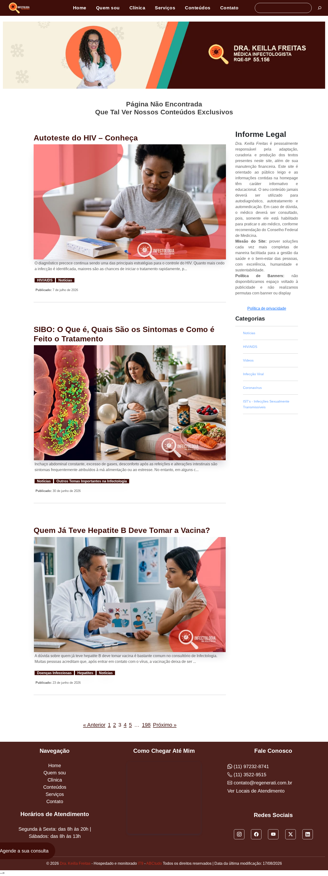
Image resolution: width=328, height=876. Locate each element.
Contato (229, 7)
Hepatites (85, 673)
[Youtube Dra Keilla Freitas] (273, 834)
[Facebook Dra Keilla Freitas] (256, 834)
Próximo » (164, 725)
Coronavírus (252, 388)
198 (146, 725)
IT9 (140, 863)
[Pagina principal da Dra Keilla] (20, 7)
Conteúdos (198, 7)
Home (79, 7)
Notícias (65, 280)
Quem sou (108, 7)
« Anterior (94, 725)
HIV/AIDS (45, 280)
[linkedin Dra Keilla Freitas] (307, 834)
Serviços (165, 7)
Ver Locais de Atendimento (256, 791)
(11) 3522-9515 (249, 774)
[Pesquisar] (319, 8)
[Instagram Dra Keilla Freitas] (239, 834)
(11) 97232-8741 (250, 766)
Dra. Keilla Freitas (75, 863)
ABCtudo (154, 863)
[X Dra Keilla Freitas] (290, 834)
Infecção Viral (253, 374)
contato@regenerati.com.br (262, 782)
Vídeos (248, 360)
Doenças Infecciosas (54, 673)
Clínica (137, 7)
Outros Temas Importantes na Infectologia (91, 481)
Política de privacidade (266, 308)
